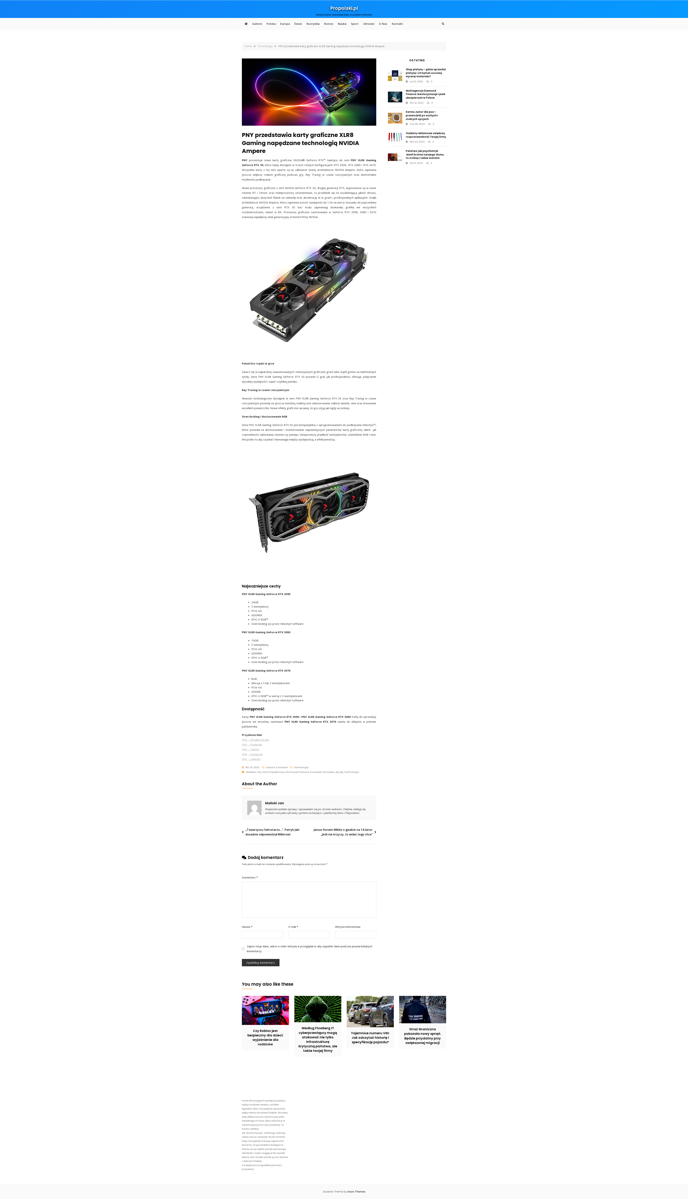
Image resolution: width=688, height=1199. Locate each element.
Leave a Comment (277, 768)
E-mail (293, 926)
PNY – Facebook (252, 744)
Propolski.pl (344, 8)
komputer (316, 772)
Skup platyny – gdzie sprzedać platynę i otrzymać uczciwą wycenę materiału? (426, 73)
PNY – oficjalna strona (255, 739)
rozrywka (328, 772)
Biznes (328, 23)
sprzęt (339, 772)
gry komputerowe (273, 772)
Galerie (257, 23)
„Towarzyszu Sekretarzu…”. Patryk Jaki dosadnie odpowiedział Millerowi (272, 832)
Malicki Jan (274, 803)
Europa (285, 23)
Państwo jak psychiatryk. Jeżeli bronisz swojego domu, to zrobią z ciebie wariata (425, 154)
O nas (383, 23)
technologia (351, 772)
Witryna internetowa (347, 926)
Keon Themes (356, 1191)
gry (259, 772)
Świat (298, 23)
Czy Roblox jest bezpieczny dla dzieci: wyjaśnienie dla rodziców (265, 1038)
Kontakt (397, 23)
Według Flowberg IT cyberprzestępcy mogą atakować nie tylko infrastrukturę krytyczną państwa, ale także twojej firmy (317, 1039)
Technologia (301, 767)
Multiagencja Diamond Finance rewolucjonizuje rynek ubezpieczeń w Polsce (425, 94)
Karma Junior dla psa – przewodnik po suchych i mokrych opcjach (422, 115)
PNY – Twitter (250, 749)
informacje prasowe (297, 772)
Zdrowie (369, 23)
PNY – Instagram (252, 754)
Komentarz (250, 877)
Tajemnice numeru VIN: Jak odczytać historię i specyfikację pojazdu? (370, 1037)
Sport (355, 23)
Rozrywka (313, 23)
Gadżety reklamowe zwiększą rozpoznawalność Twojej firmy (426, 135)
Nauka (342, 23)
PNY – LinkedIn (251, 759)
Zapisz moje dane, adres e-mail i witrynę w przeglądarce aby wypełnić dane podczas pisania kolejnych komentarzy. (309, 948)
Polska (271, 23)
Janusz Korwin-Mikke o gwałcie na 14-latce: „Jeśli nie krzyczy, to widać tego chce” (343, 832)
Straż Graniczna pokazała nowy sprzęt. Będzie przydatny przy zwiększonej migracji (422, 1036)
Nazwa (247, 926)
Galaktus (251, 772)
